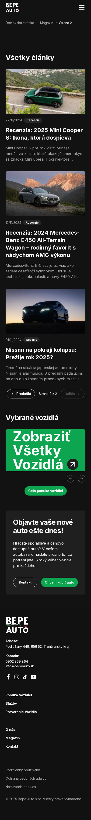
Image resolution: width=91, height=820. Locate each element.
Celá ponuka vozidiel (45, 491)
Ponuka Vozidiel (19, 695)
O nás (10, 730)
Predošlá (23, 394)
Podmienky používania (23, 770)
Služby (11, 703)
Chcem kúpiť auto (59, 582)
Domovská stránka (20, 23)
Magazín (46, 23)
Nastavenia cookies (21, 787)
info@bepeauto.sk (20, 666)
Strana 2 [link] (65, 23)
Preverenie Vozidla (21, 712)
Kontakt (25, 582)
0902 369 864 (17, 661)
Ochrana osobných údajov (26, 778)
